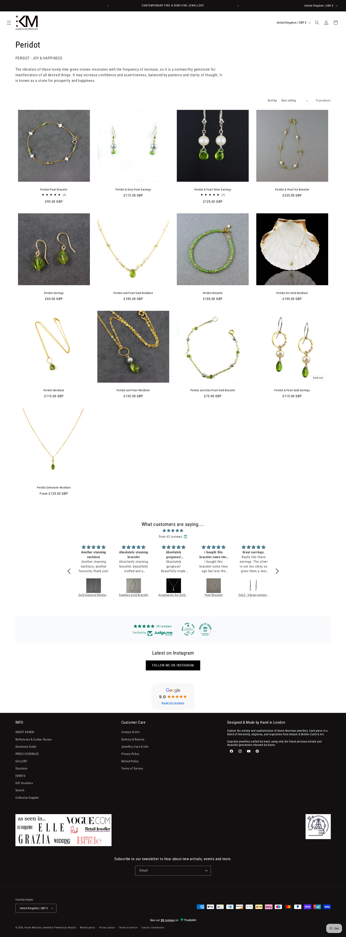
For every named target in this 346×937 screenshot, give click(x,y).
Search (19, 790)
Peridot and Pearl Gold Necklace (133, 293)
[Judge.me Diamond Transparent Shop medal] (188, 629)
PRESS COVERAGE (27, 754)
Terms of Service (132, 768)
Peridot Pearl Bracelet (53, 189)
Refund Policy (130, 761)
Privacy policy (107, 927)
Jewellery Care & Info (135, 746)
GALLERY (21, 761)
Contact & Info (130, 732)
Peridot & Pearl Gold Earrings (292, 390)
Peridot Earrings (54, 293)
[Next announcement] (238, 6)
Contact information (153, 927)
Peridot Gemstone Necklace (54, 487)
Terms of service (128, 927)
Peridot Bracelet (213, 293)
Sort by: (272, 100)
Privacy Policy (130, 754)
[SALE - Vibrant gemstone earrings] (253, 585)
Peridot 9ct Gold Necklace (292, 293)
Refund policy (87, 927)
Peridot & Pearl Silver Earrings (212, 189)
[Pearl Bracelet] (213, 585)
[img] (173, 531)
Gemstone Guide (25, 746)
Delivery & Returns (133, 739)
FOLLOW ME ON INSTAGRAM (173, 665)
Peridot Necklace (53, 390)
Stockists (21, 768)
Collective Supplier (27, 798)
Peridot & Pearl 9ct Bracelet (292, 189)
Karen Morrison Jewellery (39, 927)
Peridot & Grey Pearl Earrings (133, 189)
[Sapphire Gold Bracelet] (133, 585)
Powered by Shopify (65, 927)
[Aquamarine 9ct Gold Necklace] (173, 585)
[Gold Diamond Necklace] (93, 585)
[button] (8, 22)
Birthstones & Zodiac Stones (33, 739)
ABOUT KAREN (24, 732)
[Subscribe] (206, 871)
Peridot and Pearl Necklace (133, 390)
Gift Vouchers (24, 783)
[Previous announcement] (107, 6)
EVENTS (20, 776)
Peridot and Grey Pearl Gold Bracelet (212, 390)
